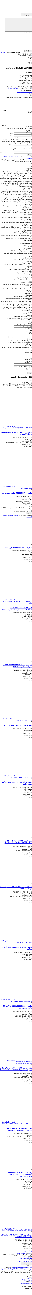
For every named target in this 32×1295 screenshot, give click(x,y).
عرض (29, 373)
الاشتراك (28, 513)
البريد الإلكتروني (8, 144)
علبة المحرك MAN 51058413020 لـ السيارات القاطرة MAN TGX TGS (16, 1236)
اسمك (11, 133)
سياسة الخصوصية (13, 156)
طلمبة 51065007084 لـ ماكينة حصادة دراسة (17, 493)
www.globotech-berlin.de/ (24, 92)
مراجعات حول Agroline (25, 1269)
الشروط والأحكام (27, 1267)
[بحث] (18, 25)
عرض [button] (20, 88)
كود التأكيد (3, 152)
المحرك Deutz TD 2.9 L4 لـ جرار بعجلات (18, 547)
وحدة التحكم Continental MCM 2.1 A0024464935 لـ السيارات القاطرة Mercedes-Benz (19, 1174)
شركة (11, 135)
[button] (16, 41)
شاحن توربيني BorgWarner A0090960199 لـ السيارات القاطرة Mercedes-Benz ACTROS (16, 1069)
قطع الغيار (29, 1258)
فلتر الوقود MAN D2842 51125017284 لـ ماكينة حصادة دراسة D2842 (17, 666)
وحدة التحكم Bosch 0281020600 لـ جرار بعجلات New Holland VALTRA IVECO (17, 842)
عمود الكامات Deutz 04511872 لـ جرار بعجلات (16, 725)
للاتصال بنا (20, 1261)
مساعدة (25, 1261)
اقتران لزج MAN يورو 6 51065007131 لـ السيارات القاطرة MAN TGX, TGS (18, 1129)
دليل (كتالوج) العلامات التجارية (9, 1269)
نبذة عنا (30, 1261)
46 (26, 1253)
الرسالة (13, 148)
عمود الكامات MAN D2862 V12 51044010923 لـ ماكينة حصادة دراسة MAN (17, 609)
